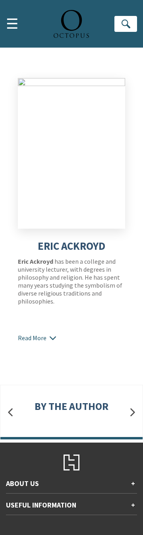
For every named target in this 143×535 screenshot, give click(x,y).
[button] (10, 412)
